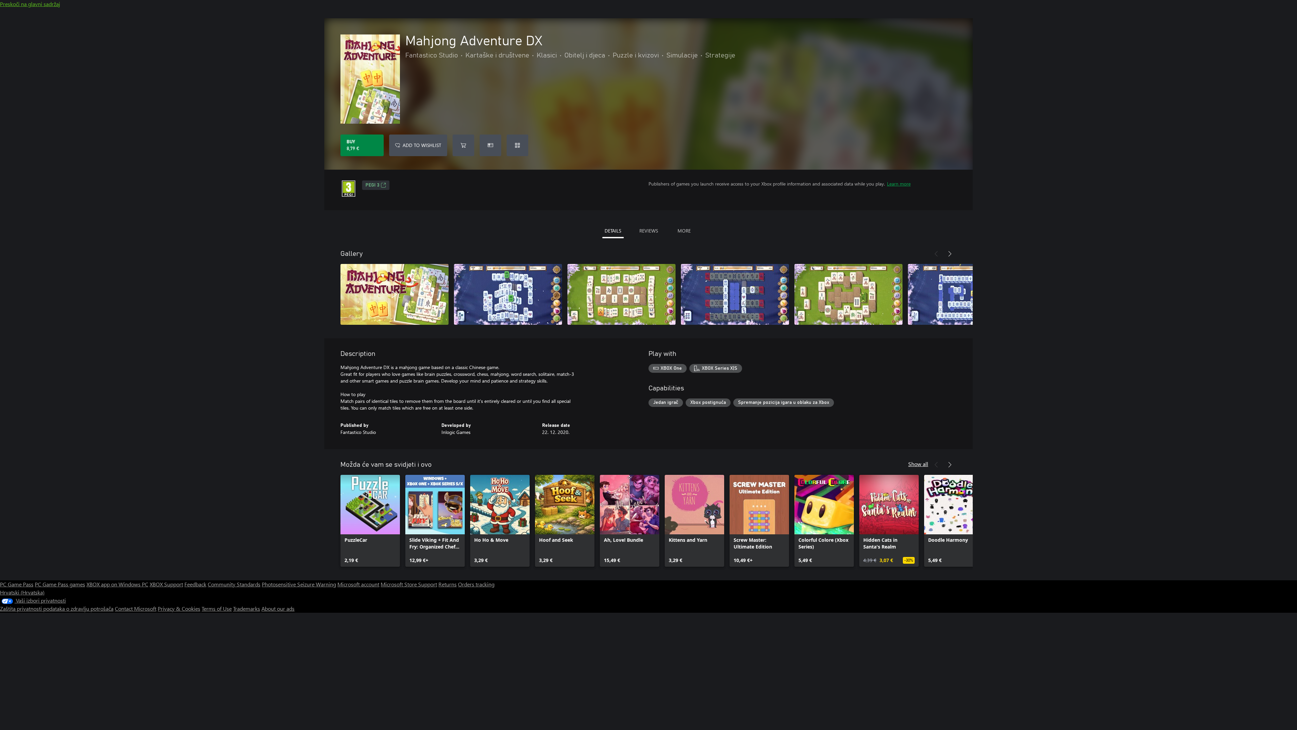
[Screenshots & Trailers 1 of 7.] (394, 294)
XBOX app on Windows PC (117, 584)
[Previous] (936, 254)
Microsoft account (358, 584)
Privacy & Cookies (179, 608)
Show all (918, 463)
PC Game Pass (16, 584)
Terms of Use (217, 608)
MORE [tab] (684, 230)
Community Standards (234, 584)
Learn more (899, 183)
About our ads (278, 608)
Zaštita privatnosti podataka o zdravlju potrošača (56, 608)
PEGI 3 (372, 185)
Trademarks (246, 608)
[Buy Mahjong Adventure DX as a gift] (490, 145)
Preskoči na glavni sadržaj (30, 3)
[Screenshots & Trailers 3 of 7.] (621, 294)
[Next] (950, 254)
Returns (447, 584)
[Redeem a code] (517, 145)
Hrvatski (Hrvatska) (22, 592)
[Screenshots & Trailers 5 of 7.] (848, 294)
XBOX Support (166, 584)
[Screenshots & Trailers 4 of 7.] (735, 294)
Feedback (195, 584)
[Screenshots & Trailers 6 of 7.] (962, 294)
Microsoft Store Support (409, 584)
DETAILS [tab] (613, 230)
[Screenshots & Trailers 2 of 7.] (508, 294)
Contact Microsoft (135, 608)
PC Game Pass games (60, 584)
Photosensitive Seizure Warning (299, 584)
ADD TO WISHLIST (422, 145)
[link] (370, 521)
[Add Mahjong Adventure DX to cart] (463, 145)
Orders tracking (476, 584)
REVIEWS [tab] (648, 230)
